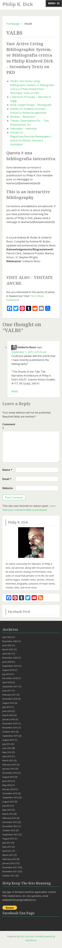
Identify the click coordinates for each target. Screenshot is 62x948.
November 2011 (9, 871)
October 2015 (8, 731)
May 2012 (6, 846)
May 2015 (6, 752)
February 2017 (9, 694)
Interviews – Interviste (23, 128)
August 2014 (8, 776)
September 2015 (10, 735)
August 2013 (8, 801)
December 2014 (9, 772)
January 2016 (8, 719)
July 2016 (6, 707)
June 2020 (7, 661)
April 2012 (7, 850)
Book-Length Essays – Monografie (31, 105)
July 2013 (6, 805)
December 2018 (9, 678)
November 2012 (9, 826)
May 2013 (6, 809)
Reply (14, 391)
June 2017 (7, 690)
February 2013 (9, 818)
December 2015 (9, 723)
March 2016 (7, 715)
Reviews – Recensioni (22, 116)
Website (7, 488)
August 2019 (8, 670)
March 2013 (7, 813)
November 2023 (9, 641)
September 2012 (10, 834)
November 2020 (9, 657)
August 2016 (8, 702)
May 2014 (6, 785)
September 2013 (10, 797)
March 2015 (7, 760)
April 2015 (7, 756)
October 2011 (8, 875)
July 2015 (6, 744)
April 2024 (7, 637)
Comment (8, 426)
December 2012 (9, 822)
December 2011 (9, 867)
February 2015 (9, 764)
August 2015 (8, 739)
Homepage (13, 23)
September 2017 (10, 686)
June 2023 (7, 645)
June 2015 (7, 748)
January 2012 (8, 863)
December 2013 (9, 793)
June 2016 (7, 711)
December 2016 (9, 698)
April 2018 (7, 682)
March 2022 (7, 649)
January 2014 (8, 789)
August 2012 (8, 838)
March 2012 (7, 855)
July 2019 (6, 674)
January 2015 (8, 768)
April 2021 (7, 653)
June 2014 (7, 781)
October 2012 (8, 830)
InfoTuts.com (27, 936)
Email (6, 479)
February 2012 (9, 859)
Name (7, 470)
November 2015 (9, 727)
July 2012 (6, 842)
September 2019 (10, 665)
